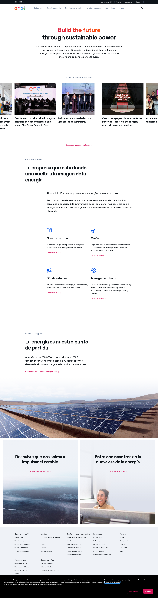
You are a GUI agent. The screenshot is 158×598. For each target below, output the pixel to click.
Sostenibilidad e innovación (78, 534)
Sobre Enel (38, 8)
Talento (139, 2)
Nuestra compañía (106, 2)
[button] (21, 2)
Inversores (128, 2)
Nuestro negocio (54, 8)
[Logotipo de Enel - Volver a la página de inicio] (20, 8)
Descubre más (20, 560)
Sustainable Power (48, 560)
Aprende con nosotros (115, 8)
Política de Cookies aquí (112, 582)
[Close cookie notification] (155, 577)
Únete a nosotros (94, 8)
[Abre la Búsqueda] (142, 8)
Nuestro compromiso (74, 8)
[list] (79, 113)
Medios (118, 2)
